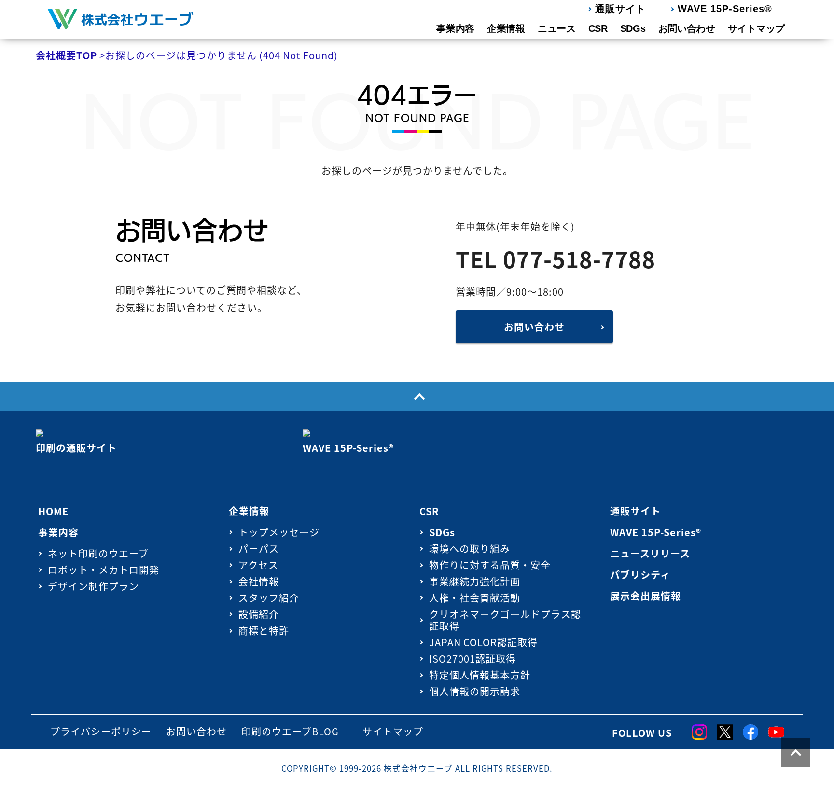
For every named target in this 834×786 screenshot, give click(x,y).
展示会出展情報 (645, 596)
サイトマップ (756, 28)
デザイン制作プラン (93, 586)
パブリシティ (640, 575)
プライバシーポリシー (101, 731)
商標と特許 (263, 630)
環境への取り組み (469, 549)
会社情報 (258, 581)
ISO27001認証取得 (472, 658)
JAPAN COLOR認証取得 (483, 642)
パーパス (258, 549)
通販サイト (620, 8)
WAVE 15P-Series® (725, 8)
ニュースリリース (650, 553)
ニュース (557, 28)
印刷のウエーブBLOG (290, 731)
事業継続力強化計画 (474, 581)
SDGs (633, 28)
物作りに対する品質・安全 (490, 565)
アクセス (258, 565)
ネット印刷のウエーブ (98, 553)
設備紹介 (258, 614)
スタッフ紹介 (268, 598)
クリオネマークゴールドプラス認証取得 (505, 620)
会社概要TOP (66, 55)
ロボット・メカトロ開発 (103, 570)
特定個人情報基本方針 (479, 675)
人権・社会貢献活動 (474, 598)
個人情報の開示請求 (474, 691)
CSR (598, 28)
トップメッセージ (279, 532)
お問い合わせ (686, 28)
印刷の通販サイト (76, 448)
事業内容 (455, 28)
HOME (53, 511)
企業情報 (506, 28)
